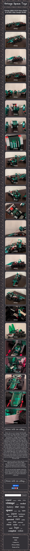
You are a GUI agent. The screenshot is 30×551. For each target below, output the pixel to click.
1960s (24, 500)
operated (10, 519)
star (17, 506)
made (10, 528)
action (19, 500)
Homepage (16, 537)
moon (15, 511)
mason (10, 516)
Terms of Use (15, 547)
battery (10, 507)
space (9, 510)
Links (15, 540)
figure (7, 514)
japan (14, 513)
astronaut (20, 522)
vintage (10, 503)
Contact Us (16, 542)
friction (9, 522)
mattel (21, 516)
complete (12, 531)
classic (9, 524)
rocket (23, 503)
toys (22, 506)
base (21, 528)
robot (20, 530)
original (8, 500)
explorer (14, 500)
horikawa (21, 514)
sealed (15, 525)
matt (23, 525)
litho (19, 511)
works (23, 519)
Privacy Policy (16, 544)
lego (16, 527)
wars (23, 511)
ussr (20, 525)
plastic (15, 516)
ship (14, 522)
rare (18, 518)
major (17, 504)
